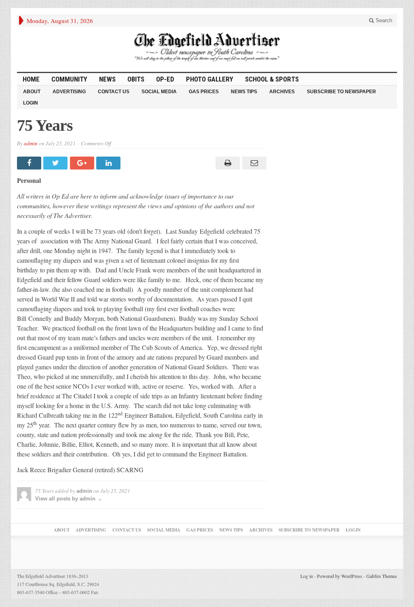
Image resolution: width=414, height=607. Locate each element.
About (31, 91)
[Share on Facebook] (30, 163)
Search (383, 20)
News (107, 79)
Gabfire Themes (381, 576)
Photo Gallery (209, 79)
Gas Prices (204, 91)
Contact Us (113, 91)
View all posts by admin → (68, 499)
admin (31, 143)
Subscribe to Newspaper (341, 91)
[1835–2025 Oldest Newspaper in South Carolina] (207, 47)
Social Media (159, 91)
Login (30, 103)
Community (69, 79)
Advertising (69, 91)
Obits (135, 79)
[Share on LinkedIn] (109, 163)
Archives (282, 91)
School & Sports (272, 79)
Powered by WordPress (339, 576)
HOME (31, 79)
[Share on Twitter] (56, 163)
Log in (306, 576)
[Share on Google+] (83, 163)
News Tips (244, 91)
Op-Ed (165, 79)
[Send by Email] (253, 163)
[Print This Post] (226, 163)
